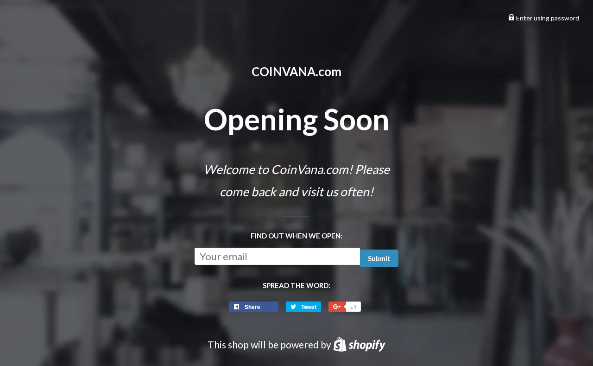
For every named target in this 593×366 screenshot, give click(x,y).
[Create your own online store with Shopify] (359, 344)
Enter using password (547, 18)
